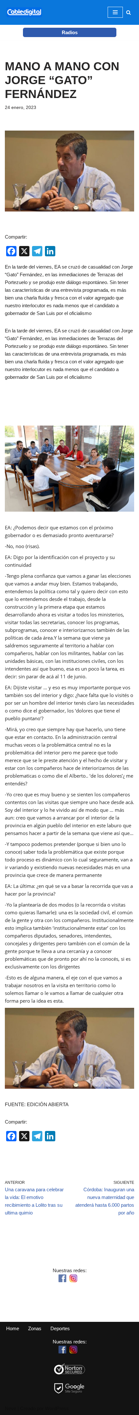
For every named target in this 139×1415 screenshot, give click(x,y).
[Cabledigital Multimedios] (24, 12)
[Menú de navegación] (115, 12)
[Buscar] (128, 12)
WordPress (57, 1408)
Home (12, 1328)
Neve (10, 1408)
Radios (70, 32)
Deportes (60, 1328)
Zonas (34, 1328)
